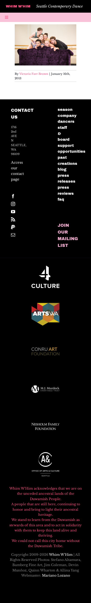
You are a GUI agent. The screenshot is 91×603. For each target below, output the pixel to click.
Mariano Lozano (56, 575)
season (65, 110)
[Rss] (13, 219)
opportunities (71, 151)
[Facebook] (13, 196)
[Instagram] (13, 204)
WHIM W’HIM (18, 6)
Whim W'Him (61, 554)
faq (61, 199)
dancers (66, 121)
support (66, 146)
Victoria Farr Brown (33, 74)
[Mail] (13, 235)
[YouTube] (13, 211)
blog (62, 169)
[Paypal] (13, 227)
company (67, 116)
